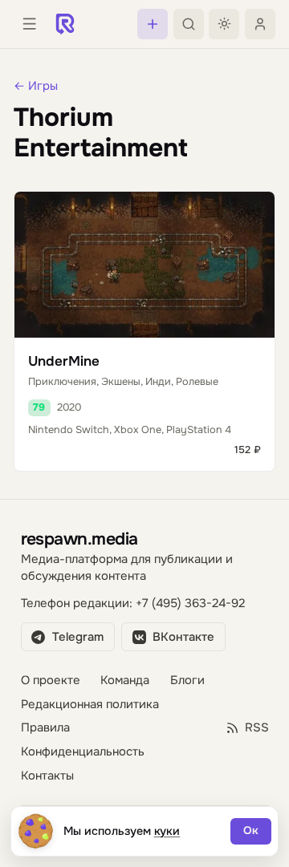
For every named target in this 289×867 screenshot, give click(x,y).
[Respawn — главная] (65, 24)
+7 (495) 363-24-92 (190, 603)
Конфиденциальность (82, 752)
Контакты (47, 776)
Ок (250, 830)
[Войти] (260, 24)
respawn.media (79, 538)
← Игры (36, 86)
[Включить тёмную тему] (224, 24)
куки (167, 831)
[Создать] (152, 24)
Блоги (187, 680)
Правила (45, 727)
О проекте (50, 680)
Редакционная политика (90, 704)
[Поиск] (188, 24)
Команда (124, 680)
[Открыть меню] (29, 24)
